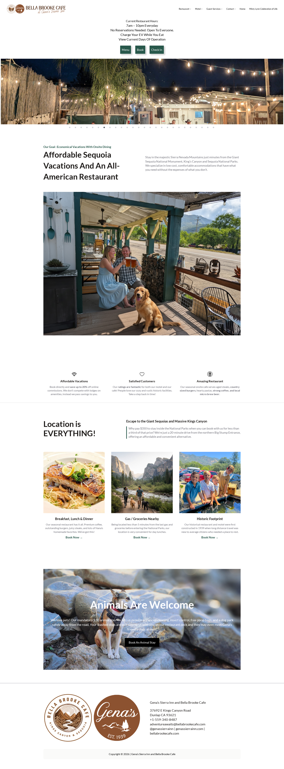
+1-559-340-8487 (163, 719)
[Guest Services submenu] (221, 9)
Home (242, 9)
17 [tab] (161, 127)
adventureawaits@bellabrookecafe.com (177, 724)
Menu (125, 49)
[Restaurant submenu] (190, 9)
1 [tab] (69, 127)
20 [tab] (179, 127)
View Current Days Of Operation (142, 39)
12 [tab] (133, 127)
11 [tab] (127, 127)
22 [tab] (190, 127)
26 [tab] (213, 127)
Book (140, 49)
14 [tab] (144, 127)
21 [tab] (184, 127)
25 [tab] (207, 127)
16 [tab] (156, 127)
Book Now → (74, 537)
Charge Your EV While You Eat (142, 35)
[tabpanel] (142, 91)
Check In (156, 49)
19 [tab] (173, 127)
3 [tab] (81, 127)
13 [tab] (138, 127)
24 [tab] (202, 127)
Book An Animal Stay (142, 642)
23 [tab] (196, 127)
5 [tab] (92, 127)
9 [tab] (115, 127)
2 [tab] (75, 127)
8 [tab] (110, 127)
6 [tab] (98, 127)
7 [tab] (104, 127)
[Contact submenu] (235, 9)
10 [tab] (121, 127)
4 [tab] (87, 127)
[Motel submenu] (201, 9)
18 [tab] (167, 127)
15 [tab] (150, 127)
